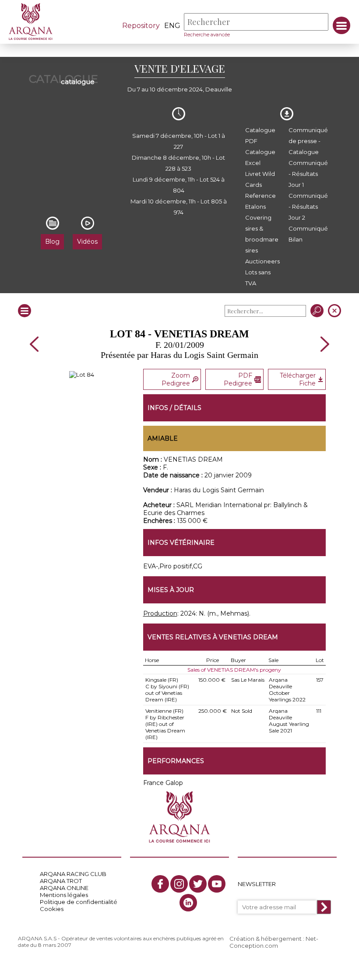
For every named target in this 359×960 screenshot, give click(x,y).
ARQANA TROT (61, 880)
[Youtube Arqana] (216, 884)
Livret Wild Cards (260, 179)
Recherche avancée (207, 35)
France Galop (163, 783)
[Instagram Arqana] (179, 884)
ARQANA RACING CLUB (73, 873)
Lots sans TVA (258, 278)
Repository (141, 25)
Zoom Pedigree (176, 379)
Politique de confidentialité (78, 901)
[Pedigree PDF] (81, 374)
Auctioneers (262, 261)
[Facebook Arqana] (160, 884)
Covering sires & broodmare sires (261, 234)
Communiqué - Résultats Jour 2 (308, 206)
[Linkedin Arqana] (188, 902)
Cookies (51, 908)
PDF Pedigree (238, 379)
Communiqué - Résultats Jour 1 (308, 173)
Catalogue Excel (260, 157)
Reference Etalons (260, 201)
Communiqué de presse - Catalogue (308, 140)
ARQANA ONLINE (64, 887)
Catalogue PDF (260, 135)
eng (172, 25)
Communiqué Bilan (308, 234)
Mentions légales (64, 894)
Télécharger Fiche (298, 379)
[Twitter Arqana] (198, 884)
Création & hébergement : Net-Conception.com (273, 942)
